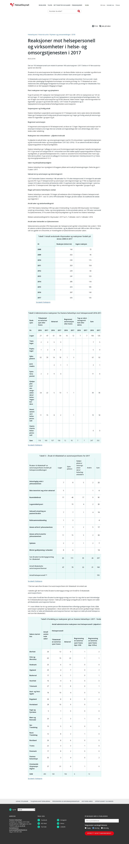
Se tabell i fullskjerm (43, 302)
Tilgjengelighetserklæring (40, 801)
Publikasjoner (77, 5)
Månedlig (106, 828)
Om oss (102, 5)
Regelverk (42, 5)
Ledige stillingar (22, 801)
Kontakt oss (110, 5)
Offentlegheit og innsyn (104, 801)
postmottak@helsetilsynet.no (18, 830)
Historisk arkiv (87, 801)
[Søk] (79, 11)
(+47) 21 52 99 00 (19, 826)
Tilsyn (50, 5)
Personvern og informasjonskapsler (65, 801)
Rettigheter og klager (62, 5)
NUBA (87, 5)
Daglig (89, 828)
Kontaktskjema (14, 828)
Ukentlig (96, 828)
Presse (118, 5)
